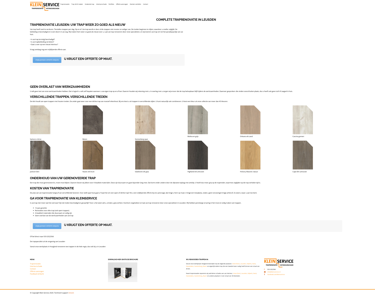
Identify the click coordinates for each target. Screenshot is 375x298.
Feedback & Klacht (37, 274)
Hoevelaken (190, 266)
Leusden (243, 264)
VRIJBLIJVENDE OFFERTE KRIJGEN (47, 60)
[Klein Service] (44, 10)
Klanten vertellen (135, 4)
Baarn (205, 266)
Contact (145, 4)
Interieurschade (101, 4)
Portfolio (111, 4)
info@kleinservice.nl (274, 272)
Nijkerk (249, 264)
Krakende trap (89, 4)
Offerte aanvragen (122, 4)
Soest (254, 264)
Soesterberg (198, 266)
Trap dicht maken (77, 4)
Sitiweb (71, 293)
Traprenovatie (64, 4)
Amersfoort (236, 264)
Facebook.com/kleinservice (276, 274)
